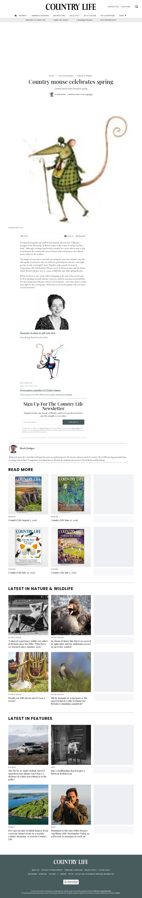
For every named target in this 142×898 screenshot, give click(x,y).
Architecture (59, 16)
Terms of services (44, 428)
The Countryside (107, 16)
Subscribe (125, 7)
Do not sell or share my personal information (94, 874)
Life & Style (74, 16)
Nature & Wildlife (84, 76)
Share (26, 236)
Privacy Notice (76, 428)
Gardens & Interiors (40, 16)
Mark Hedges (61, 94)
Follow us (70, 236)
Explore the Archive (61, 20)
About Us (35, 870)
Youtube (52, 874)
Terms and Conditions (73, 870)
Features (89, 94)
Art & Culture (90, 16)
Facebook (43, 874)
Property (23, 16)
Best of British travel (108, 20)
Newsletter (82, 236)
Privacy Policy (91, 870)
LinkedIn (63, 874)
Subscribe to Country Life (35, 20)
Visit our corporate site (102, 891)
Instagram (32, 874)
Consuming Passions (84, 20)
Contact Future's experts (52, 870)
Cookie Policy (104, 870)
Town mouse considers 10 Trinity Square (40, 390)
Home (51, 76)
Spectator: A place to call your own (37, 332)
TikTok (70, 874)
